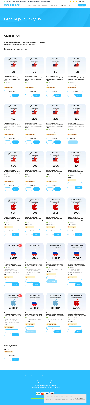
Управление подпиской (64, 375)
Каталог (27, 375)
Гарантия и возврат (35, 375)
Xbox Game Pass (53, 5)
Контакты (55, 375)
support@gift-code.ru (45, 389)
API (70, 5)
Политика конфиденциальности (38, 387)
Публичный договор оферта (53, 387)
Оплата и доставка (46, 375)
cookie (58, 396)
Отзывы (29, 5)
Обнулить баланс (42, 5)
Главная (22, 375)
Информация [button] (62, 5)
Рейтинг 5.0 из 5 (81, 1)
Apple (34, 5)
